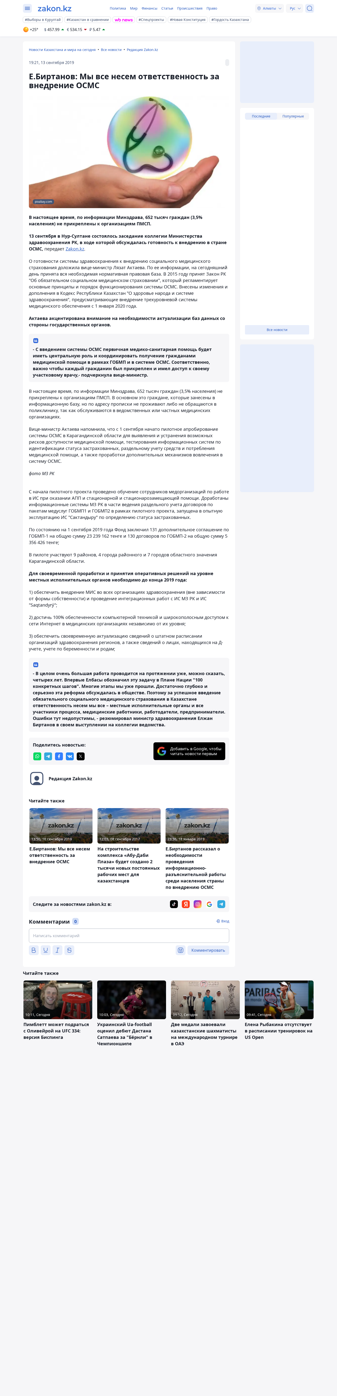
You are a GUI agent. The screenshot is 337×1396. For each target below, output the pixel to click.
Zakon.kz (75, 249)
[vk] (69, 756)
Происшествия (190, 8)
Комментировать (208, 950)
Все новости (111, 49)
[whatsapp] (37, 756)
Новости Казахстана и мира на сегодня (62, 49)
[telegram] (48, 756)
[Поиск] (309, 8)
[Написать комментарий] (129, 936)
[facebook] (59, 756)
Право (211, 8)
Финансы (149, 8)
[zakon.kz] (55, 8)
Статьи (167, 8)
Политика (118, 8)
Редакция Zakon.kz (142, 49)
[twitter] (80, 756)
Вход (225, 921)
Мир (134, 8)
